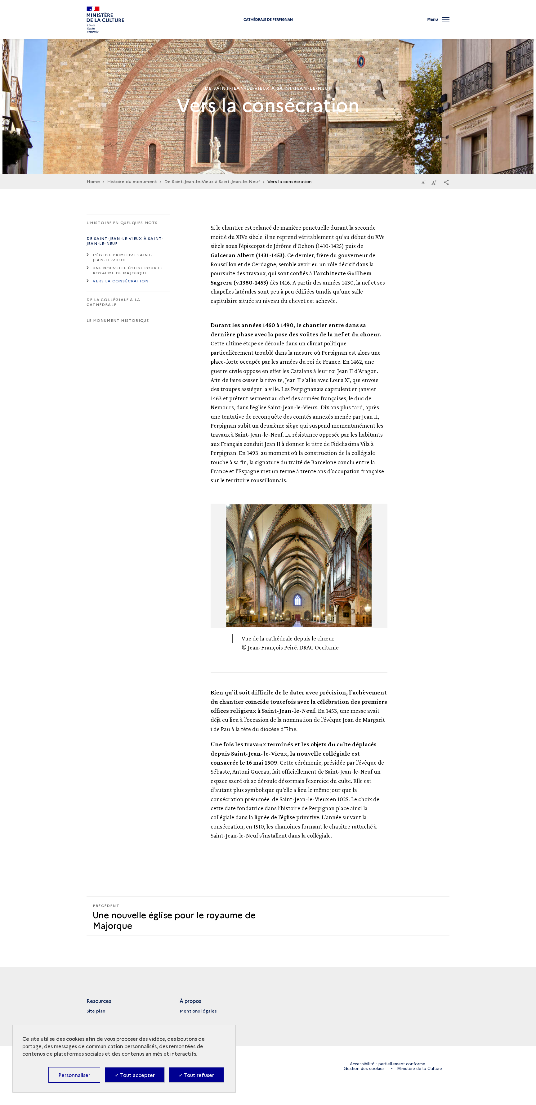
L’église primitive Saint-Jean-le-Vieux (123, 257)
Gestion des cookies (364, 1068)
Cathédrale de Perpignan (268, 19)
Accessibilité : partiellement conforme (387, 1064)
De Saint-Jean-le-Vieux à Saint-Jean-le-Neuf (212, 181)
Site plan (96, 1011)
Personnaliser (74, 1074)
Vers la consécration (121, 280)
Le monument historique (118, 320)
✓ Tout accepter (135, 1074)
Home (93, 181)
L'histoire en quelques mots (122, 222)
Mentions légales (198, 1011)
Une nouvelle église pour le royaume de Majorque (128, 270)
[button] (446, 182)
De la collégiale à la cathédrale (113, 302)
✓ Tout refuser (196, 1074)
